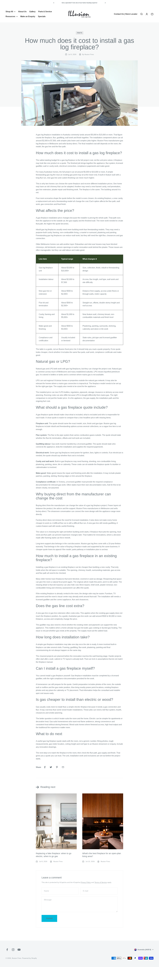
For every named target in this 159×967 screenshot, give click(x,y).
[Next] (105, 3)
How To (79, 33)
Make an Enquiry (27, 16)
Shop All (9, 12)
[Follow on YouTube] (19, 949)
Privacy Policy (86, 882)
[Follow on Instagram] (13, 949)
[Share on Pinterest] (57, 767)
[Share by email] (63, 767)
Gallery (32, 12)
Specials (42, 16)
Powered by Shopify (29, 958)
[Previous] (53, 3)
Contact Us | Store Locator (125, 14)
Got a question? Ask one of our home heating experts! (79, 3)
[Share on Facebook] (44, 767)
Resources (10, 16)
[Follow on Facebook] (7, 949)
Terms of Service (101, 882)
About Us (22, 12)
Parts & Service (45, 12)
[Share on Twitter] (51, 767)
